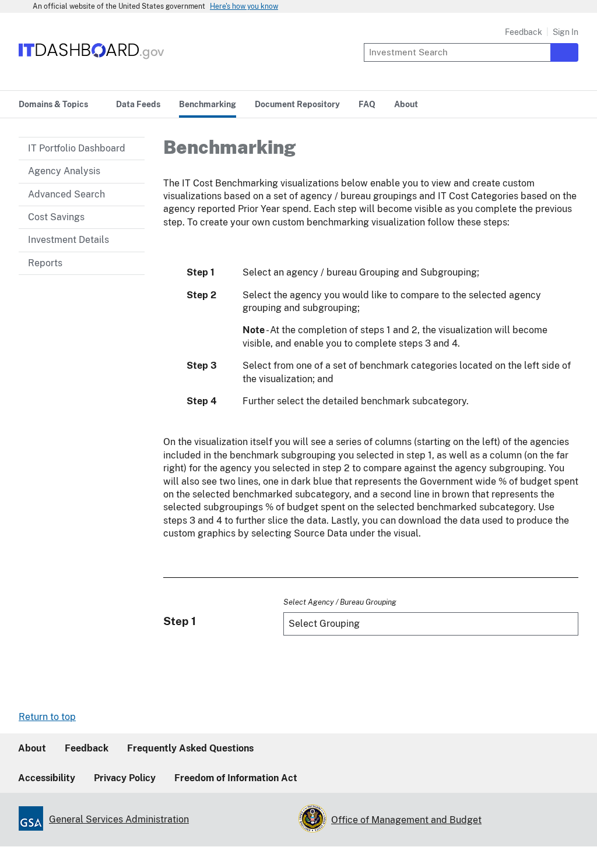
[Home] (92, 59)
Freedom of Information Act (235, 778)
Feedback (523, 32)
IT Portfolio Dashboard (76, 148)
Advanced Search (66, 194)
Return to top (47, 716)
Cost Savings (56, 217)
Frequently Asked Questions (190, 748)
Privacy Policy (125, 778)
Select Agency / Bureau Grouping (339, 601)
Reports (45, 263)
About (32, 748)
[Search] (564, 52)
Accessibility (46, 778)
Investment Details (68, 239)
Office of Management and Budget (406, 819)
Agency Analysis (64, 171)
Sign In (565, 32)
